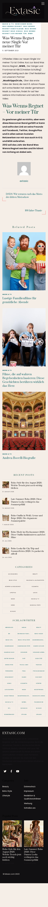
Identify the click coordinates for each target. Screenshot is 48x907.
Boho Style (13, 580)
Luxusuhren (9, 689)
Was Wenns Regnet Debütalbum (18, 27)
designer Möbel (38, 652)
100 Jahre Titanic (33, 210)
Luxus (35, 592)
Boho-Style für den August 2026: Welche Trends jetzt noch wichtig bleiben (26, 485)
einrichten (9, 665)
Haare (24, 677)
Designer (24, 652)
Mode (13, 599)
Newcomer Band (23, 24)
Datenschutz (29, 786)
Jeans (9, 683)
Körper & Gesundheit (13, 586)
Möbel (24, 702)
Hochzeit (38, 677)
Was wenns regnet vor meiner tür (18, 32)
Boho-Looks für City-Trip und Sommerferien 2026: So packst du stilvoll (27, 551)
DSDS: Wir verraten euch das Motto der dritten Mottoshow (24, 196)
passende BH (38, 702)
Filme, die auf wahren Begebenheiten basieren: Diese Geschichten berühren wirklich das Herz (23, 380)
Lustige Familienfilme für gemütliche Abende (19, 300)
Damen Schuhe (38, 646)
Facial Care (24, 665)
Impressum (29, 791)
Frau (24, 671)
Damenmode (9, 646)
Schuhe (13, 611)
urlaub (38, 714)
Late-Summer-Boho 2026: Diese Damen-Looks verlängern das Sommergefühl (26, 502)
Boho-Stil (9, 640)
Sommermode (9, 714)
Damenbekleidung (38, 640)
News (13, 605)
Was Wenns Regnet (12, 26)
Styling (24, 714)
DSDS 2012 (38, 658)
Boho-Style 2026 (24, 640)
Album (24, 627)
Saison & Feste (35, 605)
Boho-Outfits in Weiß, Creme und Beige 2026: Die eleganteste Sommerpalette (27, 518)
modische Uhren (39, 696)
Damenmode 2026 (24, 646)
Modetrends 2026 (24, 696)
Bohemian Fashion (24, 633)
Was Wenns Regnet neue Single (19, 30)
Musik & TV (8, 24)
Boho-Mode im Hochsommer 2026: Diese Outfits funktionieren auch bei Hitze (28, 535)
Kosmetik (35, 586)
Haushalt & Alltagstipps (35, 580)
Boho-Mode (39, 633)
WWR (30, 33)
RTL (9, 708)
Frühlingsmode (38, 671)
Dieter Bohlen (9, 658)
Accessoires (12, 574)
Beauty (35, 574)
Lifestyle (13, 592)
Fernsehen (9, 671)
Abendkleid (9, 627)
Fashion (39, 665)
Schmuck (24, 708)
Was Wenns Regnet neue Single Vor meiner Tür (18, 42)
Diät (23, 658)
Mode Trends (9, 696)
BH (9, 633)
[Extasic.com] (23, 17)
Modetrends (38, 689)
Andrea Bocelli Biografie (19, 458)
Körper (38, 683)
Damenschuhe (9, 652)
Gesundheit (9, 677)
